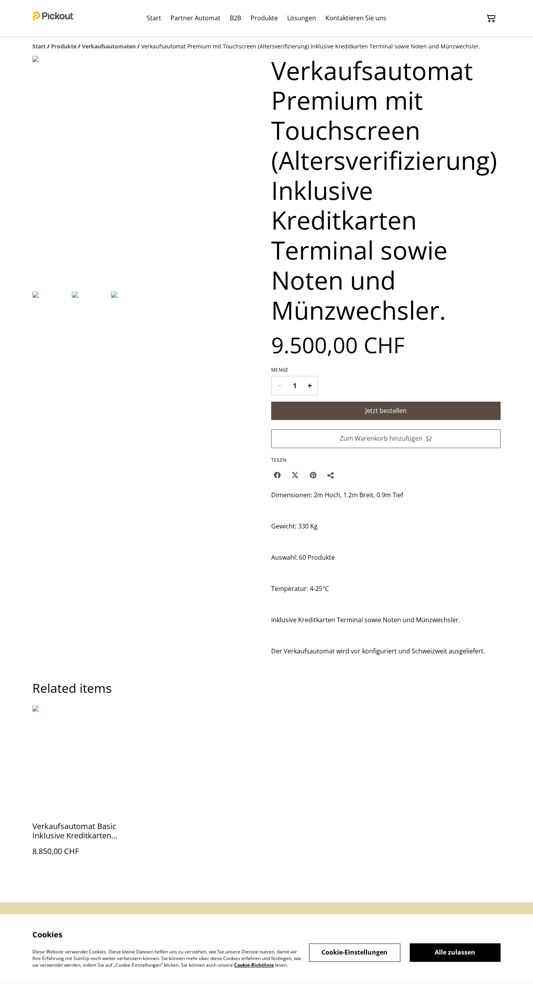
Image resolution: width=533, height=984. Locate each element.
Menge (280, 370)
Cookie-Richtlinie (254, 964)
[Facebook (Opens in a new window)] (277, 475)
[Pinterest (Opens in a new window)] (313, 475)
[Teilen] (331, 475)
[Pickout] (53, 18)
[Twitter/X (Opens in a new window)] (295, 475)
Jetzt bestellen (386, 410)
